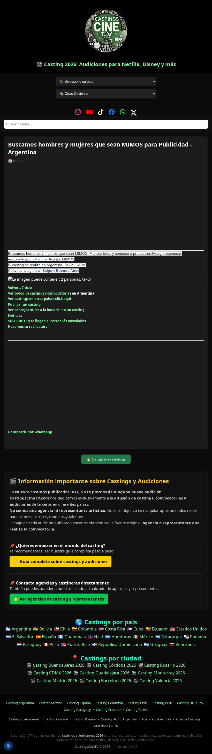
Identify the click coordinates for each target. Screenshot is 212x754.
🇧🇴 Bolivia (42, 629)
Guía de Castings (188, 719)
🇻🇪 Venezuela (182, 644)
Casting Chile (138, 703)
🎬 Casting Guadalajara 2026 (101, 673)
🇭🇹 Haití (95, 637)
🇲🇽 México (143, 637)
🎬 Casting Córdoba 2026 (111, 665)
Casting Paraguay (77, 709)
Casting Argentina (20, 703)
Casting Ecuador (108, 709)
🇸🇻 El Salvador (20, 637)
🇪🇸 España (46, 637)
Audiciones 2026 (106, 726)
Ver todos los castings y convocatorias (39, 293)
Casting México (50, 703)
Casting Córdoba (56, 719)
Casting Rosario (84, 719)
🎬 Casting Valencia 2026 (157, 680)
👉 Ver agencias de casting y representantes (58, 599)
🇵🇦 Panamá (195, 637)
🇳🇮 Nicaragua (168, 637)
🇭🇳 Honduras (118, 637)
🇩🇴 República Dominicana (117, 644)
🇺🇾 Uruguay (155, 644)
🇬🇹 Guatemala (72, 637)
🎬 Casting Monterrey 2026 (158, 673)
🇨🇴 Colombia (84, 629)
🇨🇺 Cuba (135, 629)
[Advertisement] (106, 208)
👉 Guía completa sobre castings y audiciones (60, 561)
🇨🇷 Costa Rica (112, 629)
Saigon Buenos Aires (60, 270)
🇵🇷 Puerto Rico (75, 644)
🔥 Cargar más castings (106, 459)
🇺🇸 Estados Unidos (188, 629)
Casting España (79, 703)
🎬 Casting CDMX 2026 (49, 673)
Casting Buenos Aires (24, 719)
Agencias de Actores (156, 719)
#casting (28, 259)
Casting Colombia (109, 703)
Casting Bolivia (137, 709)
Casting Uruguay (190, 703)
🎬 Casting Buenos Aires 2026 (56, 665)
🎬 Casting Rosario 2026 (161, 665)
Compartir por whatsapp (30, 431)
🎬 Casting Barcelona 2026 (105, 680)
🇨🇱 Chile (62, 629)
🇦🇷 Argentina (18, 629)
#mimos (41, 259)
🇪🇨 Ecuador (157, 629)
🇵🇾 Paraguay (29, 644)
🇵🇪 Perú (51, 644)
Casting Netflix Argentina (119, 719)
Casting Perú (162, 703)
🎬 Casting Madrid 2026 (54, 680)
